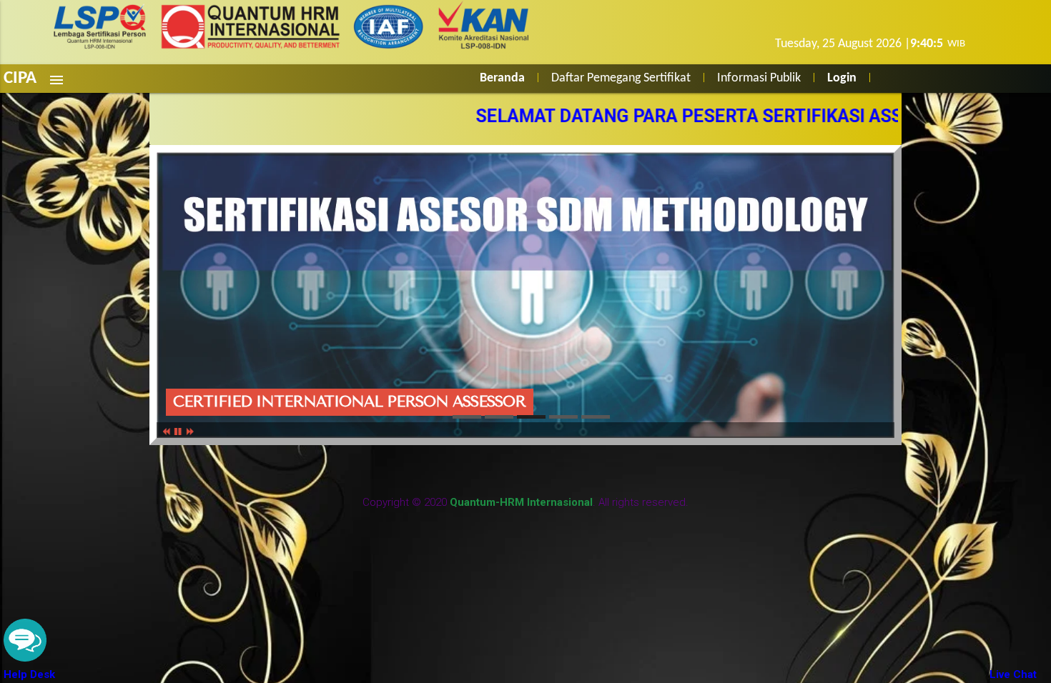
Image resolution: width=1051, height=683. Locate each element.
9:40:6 (926, 44)
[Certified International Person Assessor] (467, 417)
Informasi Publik (759, 78)
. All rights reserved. (569, 502)
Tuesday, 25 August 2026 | (842, 44)
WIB (954, 44)
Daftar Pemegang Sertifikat (621, 78)
